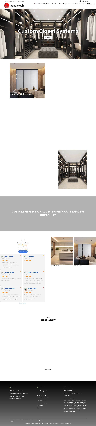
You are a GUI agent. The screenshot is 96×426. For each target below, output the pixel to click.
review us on (22, 251)
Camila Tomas (9, 272)
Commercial (40, 405)
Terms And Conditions (29, 423)
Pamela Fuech (32, 288)
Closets (54, 4)
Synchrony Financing (54, 423)
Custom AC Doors (41, 400)
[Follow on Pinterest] (46, 391)
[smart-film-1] (62, 264)
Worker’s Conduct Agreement (65, 423)
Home (35, 4)
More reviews (22, 303)
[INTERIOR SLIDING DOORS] (84, 264)
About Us (46, 423)
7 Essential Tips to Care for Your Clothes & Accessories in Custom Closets (48, 330)
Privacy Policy (37, 423)
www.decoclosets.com (15, 398)
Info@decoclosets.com (18, 396)
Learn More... (15, 95)
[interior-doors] (55, 266)
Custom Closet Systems (48, 31)
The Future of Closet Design (48, 344)
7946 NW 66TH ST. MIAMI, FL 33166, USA (19, 393)
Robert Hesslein (9, 256)
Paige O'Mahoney (33, 272)
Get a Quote (82, 4)
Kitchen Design (63, 4)
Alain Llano (31, 256)
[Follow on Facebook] (38, 391)
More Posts (48, 369)
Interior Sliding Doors (43, 4)
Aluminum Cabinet (41, 395)
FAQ (42, 423)
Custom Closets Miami (48, 358)
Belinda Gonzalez (10, 288)
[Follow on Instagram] (43, 391)
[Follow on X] (41, 391)
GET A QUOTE (48, 37)
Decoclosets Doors (23, 243)
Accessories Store (73, 4)
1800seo (11, 421)
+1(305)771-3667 (84, 1)
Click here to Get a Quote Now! (14, 1)
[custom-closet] (77, 266)
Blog (38, 408)
